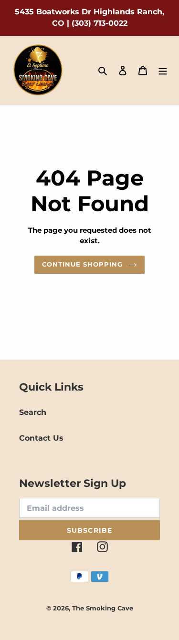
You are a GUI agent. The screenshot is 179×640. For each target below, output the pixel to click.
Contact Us (41, 438)
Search (32, 412)
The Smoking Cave (102, 608)
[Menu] (163, 70)
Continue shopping (82, 264)
